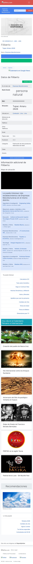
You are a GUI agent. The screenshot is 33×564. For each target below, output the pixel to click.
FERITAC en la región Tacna (13, 451)
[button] (16, 56)
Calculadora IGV (24, 279)
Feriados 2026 (26, 521)
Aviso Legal (14, 550)
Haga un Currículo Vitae (22, 287)
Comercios (5, 9)
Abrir (14, 140)
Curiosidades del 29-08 (23, 532)
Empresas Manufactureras (12, 52)
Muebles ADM (18, 264)
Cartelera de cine (25, 524)
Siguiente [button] (10, 67)
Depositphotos (21, 543)
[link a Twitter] (3, 557)
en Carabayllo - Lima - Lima (12, 41)
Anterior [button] (4, 67)
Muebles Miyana (19, 225)
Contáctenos (22, 553)
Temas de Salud (24, 306)
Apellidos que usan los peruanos (20, 298)
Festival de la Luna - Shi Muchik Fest (16, 475)
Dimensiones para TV (23, 313)
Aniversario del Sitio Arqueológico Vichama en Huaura (15, 399)
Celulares (30, 10)
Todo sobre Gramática (22, 283)
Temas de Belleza (24, 309)
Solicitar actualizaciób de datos (17, 158)
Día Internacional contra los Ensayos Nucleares (16, 372)
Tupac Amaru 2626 (8, 48)
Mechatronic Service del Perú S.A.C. (13, 211)
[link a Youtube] (23, 557)
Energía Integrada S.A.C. (18, 242)
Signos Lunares (25, 526)
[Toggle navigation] (29, 2)
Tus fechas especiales (23, 529)
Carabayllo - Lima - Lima (20, 113)
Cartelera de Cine (24, 302)
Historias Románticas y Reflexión (19, 290)
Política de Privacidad (9, 553)
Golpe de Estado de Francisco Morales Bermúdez (14, 425)
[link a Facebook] (13, 557)
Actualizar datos (27, 81)
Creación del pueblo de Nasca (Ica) (16, 346)
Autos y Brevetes (24, 294)
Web (14, 136)
